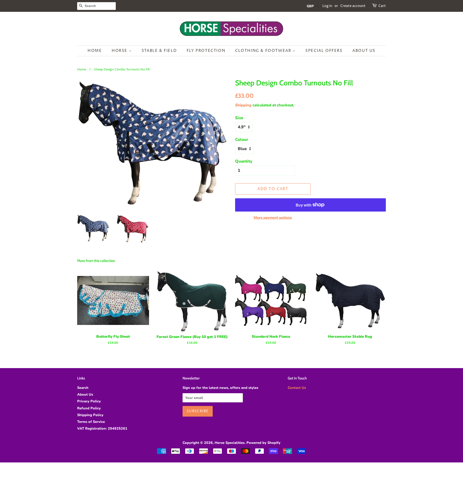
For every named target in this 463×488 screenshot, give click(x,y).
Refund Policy (89, 408)
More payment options (273, 217)
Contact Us (297, 387)
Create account (353, 6)
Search (83, 387)
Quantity (243, 161)
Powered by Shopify (263, 442)
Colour (241, 139)
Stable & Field (159, 50)
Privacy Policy (89, 401)
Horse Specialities (230, 442)
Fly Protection (206, 50)
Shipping (243, 105)
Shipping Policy (90, 414)
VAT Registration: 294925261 (102, 428)
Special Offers (323, 50)
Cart (382, 6)
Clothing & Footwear (264, 50)
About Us (363, 50)
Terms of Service (91, 421)
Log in (327, 6)
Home (95, 50)
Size (239, 118)
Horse (120, 50)
